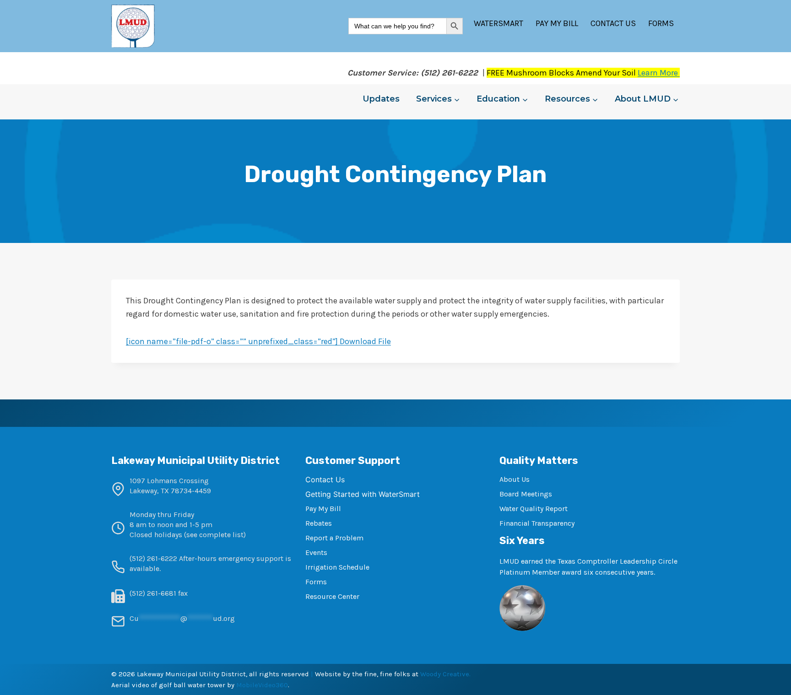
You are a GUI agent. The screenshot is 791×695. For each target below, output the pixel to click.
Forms (661, 23)
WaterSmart (498, 23)
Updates (381, 99)
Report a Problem (334, 537)
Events (316, 552)
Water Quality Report (533, 508)
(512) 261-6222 (153, 558)
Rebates (318, 523)
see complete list (215, 534)
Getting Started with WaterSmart (362, 494)
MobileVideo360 (262, 685)
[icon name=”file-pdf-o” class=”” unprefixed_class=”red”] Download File (258, 341)
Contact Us (613, 23)
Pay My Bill (557, 23)
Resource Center (332, 596)
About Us (514, 479)
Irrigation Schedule (337, 567)
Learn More (659, 73)
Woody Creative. (445, 674)
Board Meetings (525, 494)
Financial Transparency (536, 523)
